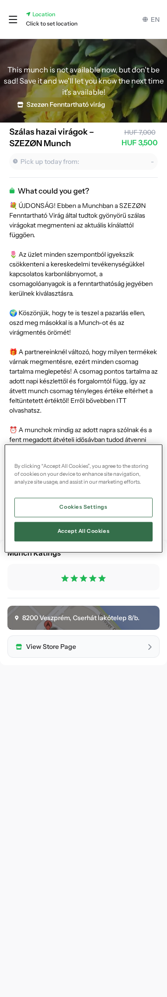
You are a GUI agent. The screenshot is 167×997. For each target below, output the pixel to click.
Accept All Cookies (83, 531)
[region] (83, 498)
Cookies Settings (83, 507)
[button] (13, 19)
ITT (121, 400)
